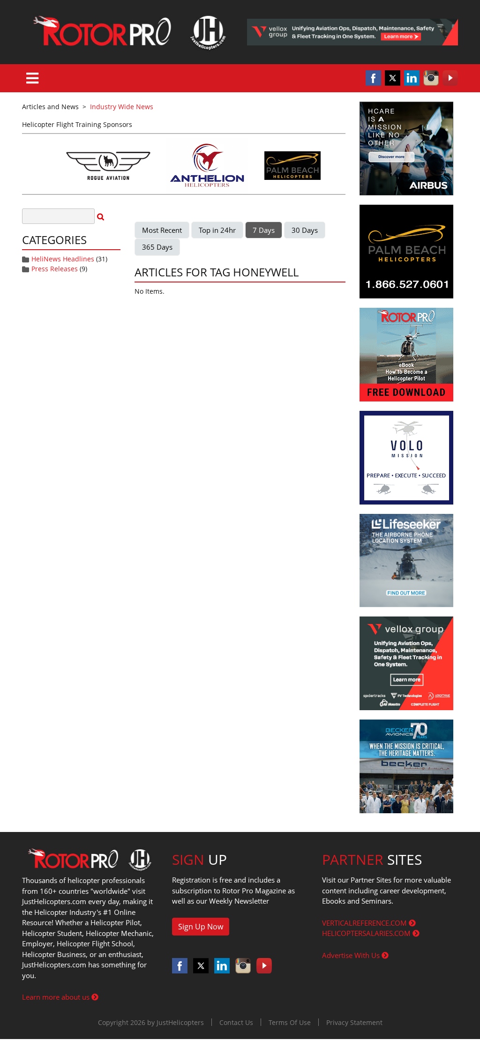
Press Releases (54, 268)
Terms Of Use (290, 1022)
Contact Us (236, 1022)
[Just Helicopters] (127, 32)
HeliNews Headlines (62, 258)
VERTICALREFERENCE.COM (365, 923)
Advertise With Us (352, 955)
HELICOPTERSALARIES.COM (367, 933)
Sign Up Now (200, 926)
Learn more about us (56, 997)
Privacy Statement (354, 1022)
